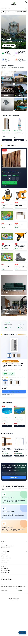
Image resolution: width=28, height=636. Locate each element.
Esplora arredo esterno (9, 45)
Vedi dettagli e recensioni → (7, 394)
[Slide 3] (14, 47)
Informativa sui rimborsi (5, 547)
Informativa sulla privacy (5, 570)
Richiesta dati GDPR (5, 572)
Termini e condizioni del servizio (7, 545)
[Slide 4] (15, 47)
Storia (2, 543)
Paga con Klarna (4, 562)
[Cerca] (25, 8)
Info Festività (3, 554)
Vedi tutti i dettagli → (6, 185)
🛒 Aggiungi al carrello (9, 183)
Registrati (20, 590)
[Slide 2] (13, 47)
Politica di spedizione (5, 556)
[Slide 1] (11, 47)
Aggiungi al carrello (6, 140)
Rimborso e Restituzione (6, 558)
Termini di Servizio (4, 568)
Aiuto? (23, 632)
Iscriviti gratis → (14, 477)
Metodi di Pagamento (5, 560)
